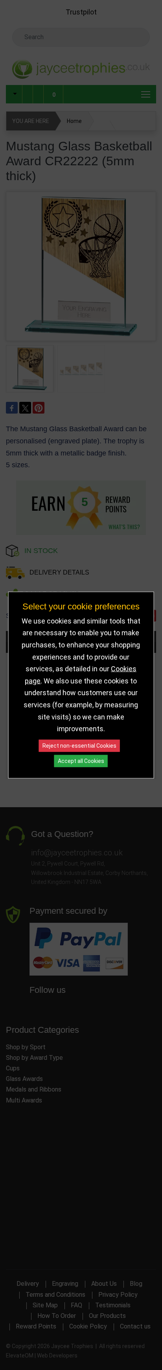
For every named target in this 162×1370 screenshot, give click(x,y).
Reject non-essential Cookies (79, 745)
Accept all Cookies (81, 760)
